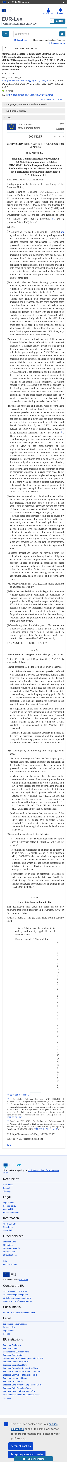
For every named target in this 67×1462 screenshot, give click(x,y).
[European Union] (9, 1274)
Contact (6, 1188)
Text (8, 117)
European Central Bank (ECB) (16, 1361)
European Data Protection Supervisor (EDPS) (22, 1385)
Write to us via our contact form (17, 1298)
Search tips (22, 40)
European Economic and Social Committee (21, 1371)
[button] (33, 1459)
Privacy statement (11, 1212)
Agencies (7, 1398)
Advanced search (57, 43)
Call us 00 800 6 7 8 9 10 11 (15, 1291)
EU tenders (8, 1245)
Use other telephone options (15, 1295)
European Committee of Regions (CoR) (20, 1375)
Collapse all (60, 99)
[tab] (33, 104)
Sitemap (6, 1191)
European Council (10, 1348)
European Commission (13, 1355)
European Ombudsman (13, 1381)
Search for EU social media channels (19, 1312)
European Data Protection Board (17, 1388)
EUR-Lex (12, 19)
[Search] (62, 33)
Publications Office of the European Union (21, 1394)
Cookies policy (9, 1206)
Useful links (8, 1230)
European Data (9, 1242)
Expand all (46, 99)
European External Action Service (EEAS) (20, 1368)
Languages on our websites (15, 1324)
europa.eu (23, 1279)
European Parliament (12, 1345)
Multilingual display (16, 111)
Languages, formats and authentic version (27, 104)
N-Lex (5, 1261)
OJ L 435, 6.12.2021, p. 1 (20, 1095)
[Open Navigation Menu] (5, 34)
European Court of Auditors (15, 1365)
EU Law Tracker (10, 1264)
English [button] (60, 13)
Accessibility (8, 1209)
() (53, 219)
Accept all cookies (21, 1446)
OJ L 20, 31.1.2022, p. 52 (18, 1117)
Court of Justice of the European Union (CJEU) (23, 1358)
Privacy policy (9, 1327)
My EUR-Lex (48, 13)
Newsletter (8, 1227)
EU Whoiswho (9, 1251)
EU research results (11, 1248)
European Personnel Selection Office (19, 1391)
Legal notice (8, 1202)
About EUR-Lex (9, 1224)
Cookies (6, 1334)
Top (9, 1145)
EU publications (10, 1255)
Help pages (8, 1184)
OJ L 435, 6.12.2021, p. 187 (46, 1129)
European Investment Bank (15, 1378)
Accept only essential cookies (27, 1454)
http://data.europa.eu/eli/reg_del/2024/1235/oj (25, 80)
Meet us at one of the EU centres (17, 1301)
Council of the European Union (16, 1352)
